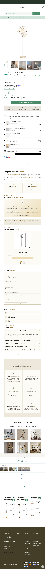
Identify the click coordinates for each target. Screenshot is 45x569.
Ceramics (27, 116)
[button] (4, 7)
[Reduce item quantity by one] (5, 102)
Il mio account (36, 538)
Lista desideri (36, 536)
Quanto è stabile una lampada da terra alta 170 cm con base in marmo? (20, 349)
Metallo (6, 93)
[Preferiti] (40, 7)
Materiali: (7, 91)
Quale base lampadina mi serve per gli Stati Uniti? (15, 330)
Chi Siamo (18, 538)
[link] (7, 123)
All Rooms (15, 116)
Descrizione (7, 163)
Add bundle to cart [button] (28, 154)
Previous (4, 65)
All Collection (10, 116)
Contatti (18, 539)
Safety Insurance (28, 550)
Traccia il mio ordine (37, 543)
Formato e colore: (11, 86)
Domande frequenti (20, 536)
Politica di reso (15, 163)
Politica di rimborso (28, 538)
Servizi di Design (25, 163)
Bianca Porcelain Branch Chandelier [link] (17, 128)
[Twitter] (4, 552)
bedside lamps (21, 116)
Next (40, 65)
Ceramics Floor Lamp (34, 116)
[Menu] (2, 7)
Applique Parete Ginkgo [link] (15, 144)
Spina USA (6, 97)
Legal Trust (27, 548)
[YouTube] (12, 552)
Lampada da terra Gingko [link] (15, 121)
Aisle (5, 116)
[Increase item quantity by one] (9, 102)
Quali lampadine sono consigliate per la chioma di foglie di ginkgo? (18, 340)
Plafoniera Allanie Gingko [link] (15, 138)
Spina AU (19, 97)
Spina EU (25, 97)
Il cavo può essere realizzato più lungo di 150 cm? (15, 343)
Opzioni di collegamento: (11, 95)
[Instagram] (10, 552)
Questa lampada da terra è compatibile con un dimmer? (16, 346)
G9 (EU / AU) (12, 281)
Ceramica (11, 75)
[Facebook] (6, 552)
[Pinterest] (8, 552)
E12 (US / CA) (7, 281)
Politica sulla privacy (29, 536)
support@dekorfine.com (19, 354)
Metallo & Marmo (13, 93)
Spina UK (13, 97)
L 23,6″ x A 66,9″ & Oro (9, 88)
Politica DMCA (27, 546)
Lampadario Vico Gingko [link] (15, 133)
